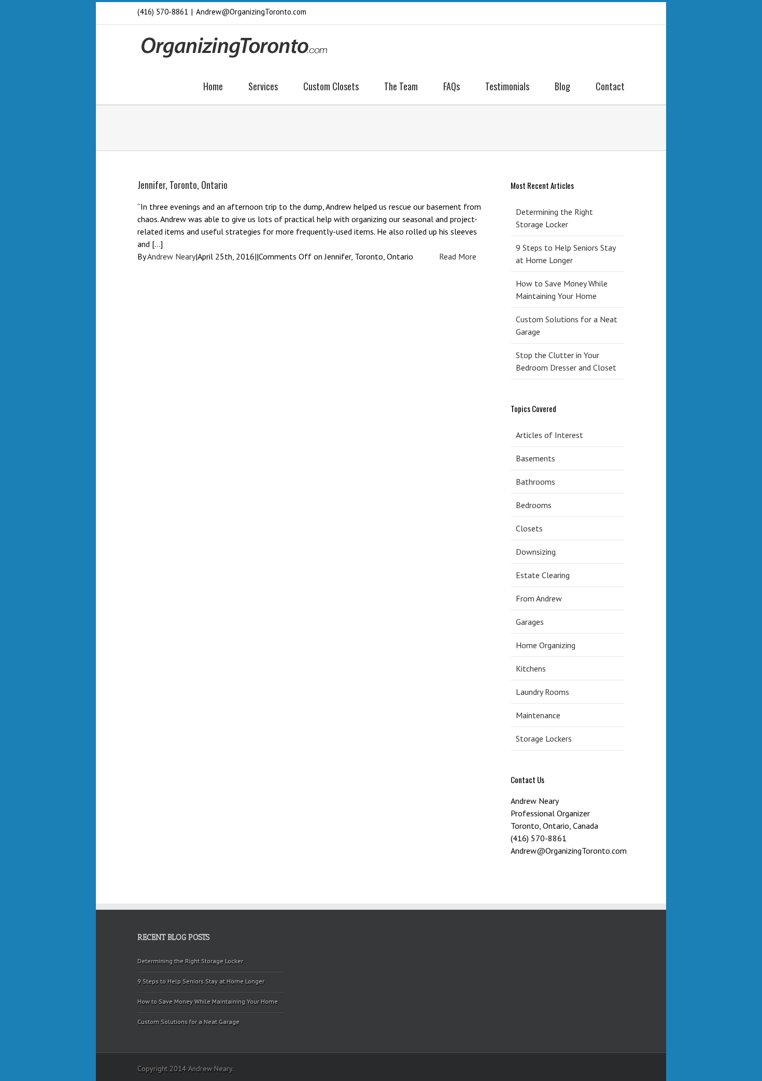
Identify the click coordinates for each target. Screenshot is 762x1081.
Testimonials (507, 86)
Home (213, 86)
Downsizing (536, 551)
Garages (530, 622)
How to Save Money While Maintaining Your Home (562, 289)
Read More (457, 256)
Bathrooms (535, 481)
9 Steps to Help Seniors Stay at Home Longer (566, 253)
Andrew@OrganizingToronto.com (251, 12)
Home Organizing (545, 645)
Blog (562, 86)
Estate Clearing (543, 575)
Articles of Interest (549, 435)
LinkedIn (604, 11)
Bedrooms (534, 505)
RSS (586, 11)
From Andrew (539, 598)
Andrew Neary (171, 256)
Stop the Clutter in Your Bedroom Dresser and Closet (566, 361)
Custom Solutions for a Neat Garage (566, 325)
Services (263, 86)
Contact (610, 86)
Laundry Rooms (542, 692)
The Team (401, 86)
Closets (529, 528)
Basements (535, 458)
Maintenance (538, 715)
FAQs (451, 86)
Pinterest (569, 13)
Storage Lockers (544, 738)
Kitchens (531, 668)
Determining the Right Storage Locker (554, 218)
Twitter (621, 12)
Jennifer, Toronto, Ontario (182, 184)
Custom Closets (331, 86)
